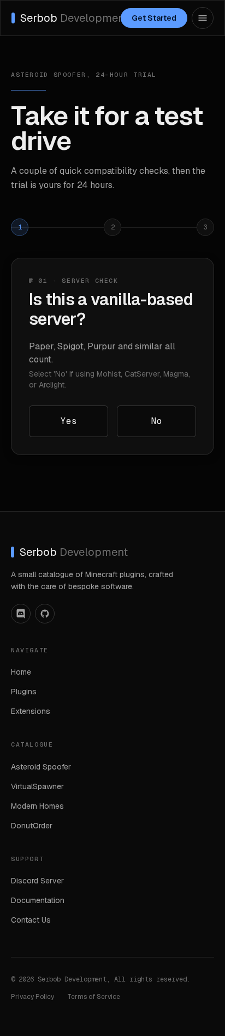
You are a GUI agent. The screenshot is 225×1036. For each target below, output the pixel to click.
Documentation (37, 900)
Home (21, 672)
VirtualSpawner (37, 786)
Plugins (24, 691)
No (156, 421)
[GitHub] (45, 613)
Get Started (154, 18)
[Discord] (21, 613)
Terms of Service (93, 996)
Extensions (30, 711)
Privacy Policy (32, 996)
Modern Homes (37, 806)
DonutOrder (31, 826)
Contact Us (31, 920)
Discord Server (37, 881)
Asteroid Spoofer (41, 767)
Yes (69, 421)
